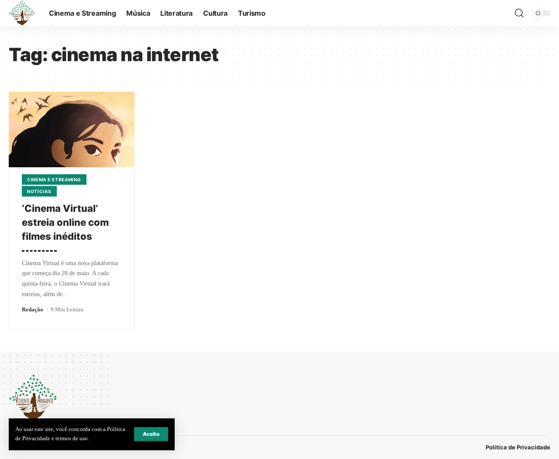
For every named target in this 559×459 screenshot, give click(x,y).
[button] (151, 434)
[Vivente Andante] (22, 13)
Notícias (39, 191)
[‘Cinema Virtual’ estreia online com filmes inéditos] (72, 129)
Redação (32, 309)
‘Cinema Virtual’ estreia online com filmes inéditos (65, 222)
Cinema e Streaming (54, 179)
